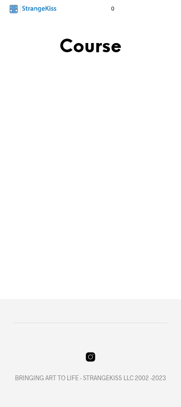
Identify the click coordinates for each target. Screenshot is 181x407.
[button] (106, 8)
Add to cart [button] (34, 258)
